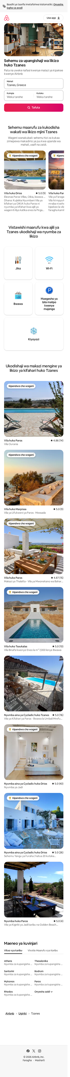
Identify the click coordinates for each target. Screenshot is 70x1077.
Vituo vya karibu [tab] (13, 950)
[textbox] (19, 97)
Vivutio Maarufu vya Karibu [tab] (43, 950)
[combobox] (34, 85)
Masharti (40, 1060)
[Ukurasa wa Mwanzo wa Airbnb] (6, 17)
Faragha (27, 1060)
